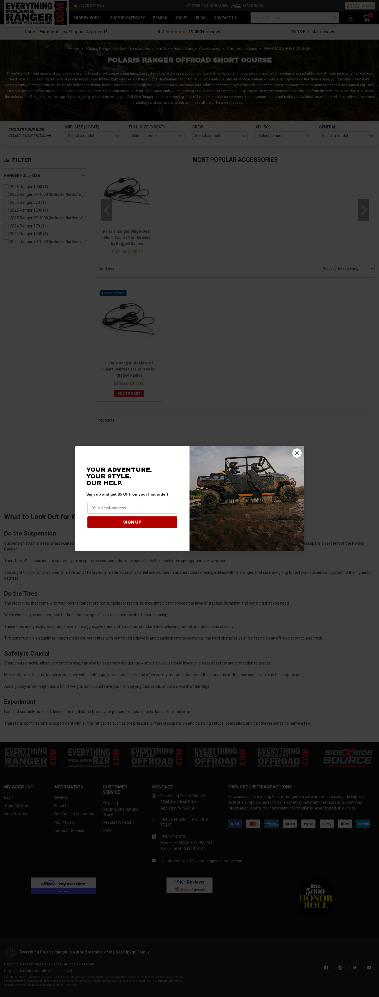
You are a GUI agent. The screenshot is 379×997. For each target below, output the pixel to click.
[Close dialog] (297, 453)
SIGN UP (132, 522)
